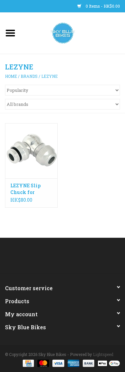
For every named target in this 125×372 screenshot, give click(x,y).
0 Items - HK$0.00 (102, 6)
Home (11, 76)
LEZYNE (49, 76)
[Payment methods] (27, 362)
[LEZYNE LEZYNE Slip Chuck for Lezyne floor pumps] (31, 150)
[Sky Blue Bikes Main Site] (73, 32)
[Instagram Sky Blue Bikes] (68, 258)
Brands (29, 76)
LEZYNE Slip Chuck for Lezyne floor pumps (25, 189)
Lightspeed (103, 354)
